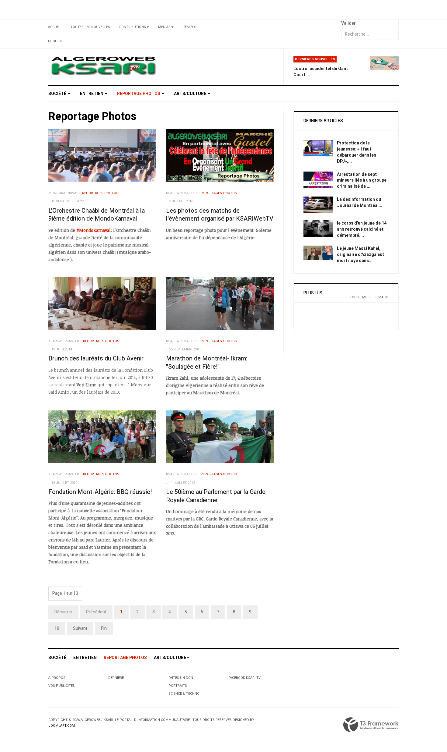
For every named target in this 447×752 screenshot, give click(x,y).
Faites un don (180, 677)
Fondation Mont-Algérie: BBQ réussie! (100, 492)
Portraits (177, 685)
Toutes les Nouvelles (90, 27)
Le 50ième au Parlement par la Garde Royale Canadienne (215, 496)
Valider (348, 23)
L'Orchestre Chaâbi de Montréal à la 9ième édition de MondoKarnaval (96, 214)
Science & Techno (183, 693)
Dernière (116, 677)
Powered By (371, 724)
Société (57, 93)
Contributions (132, 27)
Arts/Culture (190, 93)
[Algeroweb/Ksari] (103, 65)
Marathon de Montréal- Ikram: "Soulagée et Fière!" (206, 362)
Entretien (92, 93)
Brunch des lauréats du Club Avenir (96, 358)
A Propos (56, 677)
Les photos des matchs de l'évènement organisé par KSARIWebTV (219, 214)
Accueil (54, 27)
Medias (164, 27)
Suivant (80, 628)
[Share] (334, 27)
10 (56, 628)
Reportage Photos (139, 93)
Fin (104, 628)
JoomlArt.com (61, 725)
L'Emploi (190, 27)
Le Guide (55, 41)
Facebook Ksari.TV (244, 677)
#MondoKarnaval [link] (93, 230)
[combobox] (369, 34)
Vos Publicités (61, 685)
